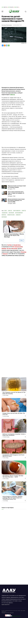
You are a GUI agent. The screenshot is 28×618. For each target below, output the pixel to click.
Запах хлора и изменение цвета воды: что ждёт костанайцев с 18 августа (16, 193)
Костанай (11, 212)
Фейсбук (4, 248)
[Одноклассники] (4, 45)
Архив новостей (5, 604)
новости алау (11, 214)
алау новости (16, 210)
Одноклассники (18, 246)
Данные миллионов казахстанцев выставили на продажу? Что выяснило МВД (16, 200)
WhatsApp (23, 252)
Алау (5, 210)
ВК (13, 246)
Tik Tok (8, 248)
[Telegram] (6, 45)
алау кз (10, 210)
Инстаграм (14, 248)
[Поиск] (25, 11)
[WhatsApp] (9, 45)
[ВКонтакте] (2, 45)
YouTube (9, 245)
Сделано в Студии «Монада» (8, 612)
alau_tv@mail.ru (9, 602)
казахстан (4, 212)
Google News (17, 245)
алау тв (24, 210)
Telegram (5, 253)
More (21, 240)
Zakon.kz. (12, 94)
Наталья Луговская (7, 25)
